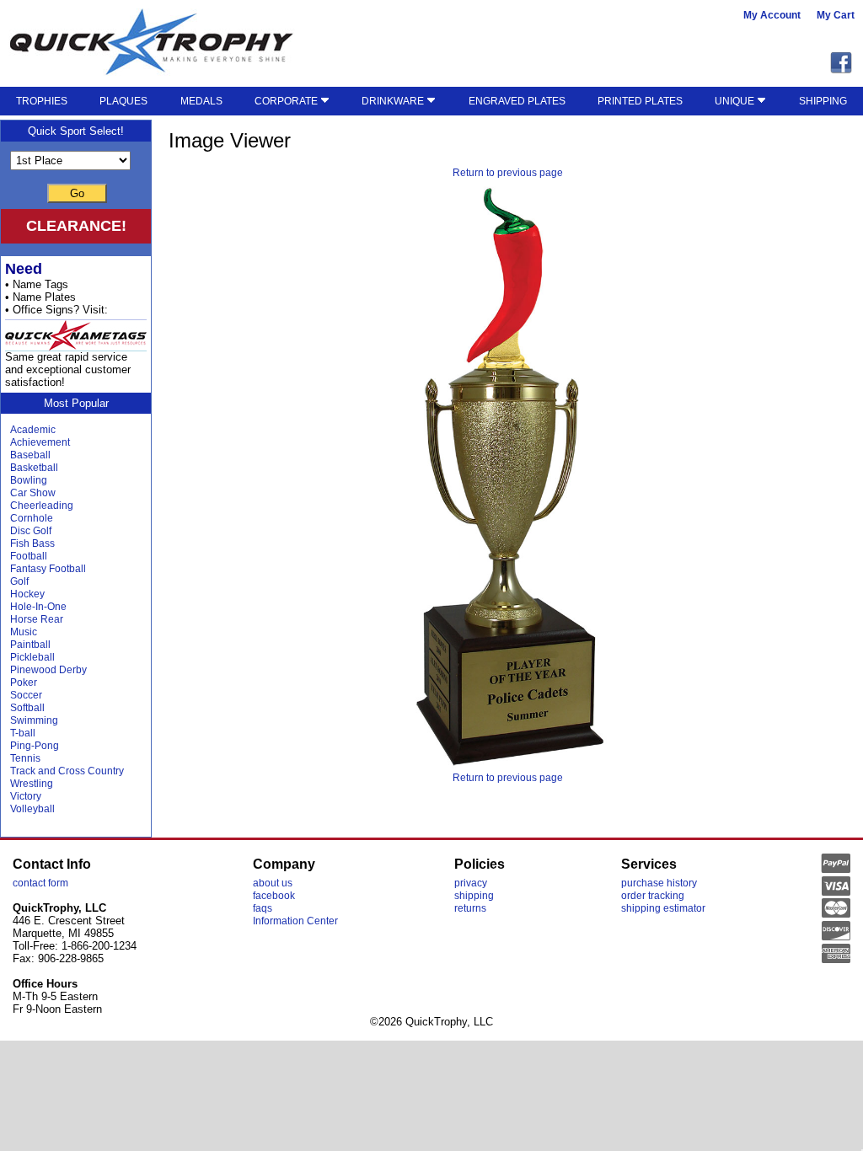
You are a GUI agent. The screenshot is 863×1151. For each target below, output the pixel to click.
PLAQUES (123, 101)
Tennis (25, 758)
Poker (23, 682)
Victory (25, 796)
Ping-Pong (34, 746)
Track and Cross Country (67, 771)
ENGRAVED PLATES (517, 101)
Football (28, 556)
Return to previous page (508, 173)
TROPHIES (41, 101)
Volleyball (32, 809)
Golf (19, 581)
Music (23, 632)
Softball (27, 708)
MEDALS (201, 101)
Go (77, 193)
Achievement (40, 442)
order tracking (652, 896)
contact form (40, 883)
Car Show (33, 493)
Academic (33, 430)
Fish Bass (32, 543)
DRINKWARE (394, 101)
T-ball (22, 733)
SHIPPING (823, 101)
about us (272, 883)
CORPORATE (287, 101)
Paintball (30, 644)
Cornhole (31, 518)
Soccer (26, 695)
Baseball (30, 455)
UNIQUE (736, 101)
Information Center (295, 921)
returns (470, 908)
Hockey (27, 594)
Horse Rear (36, 619)
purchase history (659, 883)
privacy (470, 883)
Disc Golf (30, 531)
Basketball (34, 468)
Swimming (34, 720)
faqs (262, 908)
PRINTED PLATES (640, 101)
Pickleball (32, 657)
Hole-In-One (38, 607)
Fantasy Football (48, 569)
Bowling (28, 480)
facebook (274, 896)
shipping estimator (663, 908)
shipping (474, 896)
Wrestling (31, 784)
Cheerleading (41, 505)
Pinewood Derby (48, 670)
